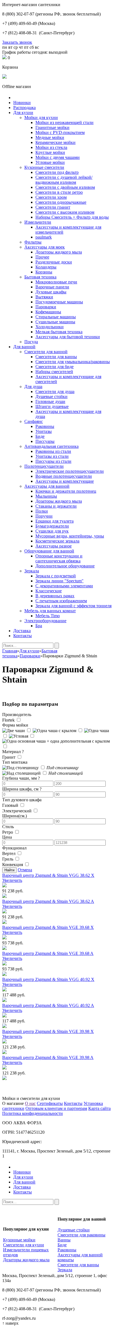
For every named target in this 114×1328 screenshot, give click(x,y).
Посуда (31, 341)
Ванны (64, 1239)
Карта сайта (99, 1108)
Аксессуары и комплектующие (64, 481)
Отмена (25, 869)
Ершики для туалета (54, 521)
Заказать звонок (17, 42)
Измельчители (37, 222)
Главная (9, 651)
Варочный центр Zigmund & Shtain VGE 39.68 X (48, 927)
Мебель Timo (47, 615)
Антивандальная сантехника (51, 446)
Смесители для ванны (56, 356)
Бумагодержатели (52, 526)
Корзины (43, 272)
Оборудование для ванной (49, 551)
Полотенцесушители (44, 466)
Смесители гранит (52, 207)
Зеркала (31, 571)
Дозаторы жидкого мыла (58, 252)
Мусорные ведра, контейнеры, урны (69, 536)
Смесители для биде (54, 366)
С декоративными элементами (64, 585)
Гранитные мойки (52, 127)
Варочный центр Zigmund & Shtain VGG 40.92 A (48, 1005)
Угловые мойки (50, 162)
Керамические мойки (55, 142)
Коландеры (45, 267)
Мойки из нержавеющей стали (64, 122)
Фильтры (33, 242)
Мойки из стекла (51, 147)
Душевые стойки (51, 396)
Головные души (50, 401)
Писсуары (45, 441)
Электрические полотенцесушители (69, 471)
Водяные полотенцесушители (63, 476)
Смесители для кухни (23, 1244)
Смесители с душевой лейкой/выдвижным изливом (63, 180)
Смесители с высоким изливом (64, 212)
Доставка (22, 630)
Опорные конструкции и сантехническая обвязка (58, 558)
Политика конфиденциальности (32, 1113)
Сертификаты (50, 1103)
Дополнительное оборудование (65, 566)
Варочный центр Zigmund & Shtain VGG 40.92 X (48, 979)
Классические (48, 590)
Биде (40, 436)
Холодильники (49, 326)
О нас (30, 1103)
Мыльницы (46, 496)
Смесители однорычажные (60, 202)
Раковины (44, 426)
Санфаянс (33, 421)
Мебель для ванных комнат (50, 610)
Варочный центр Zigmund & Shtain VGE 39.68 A (48, 953)
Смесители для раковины (81, 1235)
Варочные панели (52, 287)
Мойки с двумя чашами (57, 157)
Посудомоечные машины (59, 301)
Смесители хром (51, 197)
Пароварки (45, 306)
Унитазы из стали (52, 456)
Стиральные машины (55, 316)
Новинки (22, 102)
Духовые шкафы (50, 292)
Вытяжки (44, 296)
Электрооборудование (45, 620)
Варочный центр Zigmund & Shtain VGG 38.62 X (48, 875)
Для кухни (23, 112)
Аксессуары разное (53, 546)
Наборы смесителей (54, 371)
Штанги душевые (52, 406)
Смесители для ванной (46, 351)
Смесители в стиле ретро (59, 192)
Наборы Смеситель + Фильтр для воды (72, 217)
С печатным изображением (61, 600)
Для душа (33, 386)
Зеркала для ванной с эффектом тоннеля (73, 605)
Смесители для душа (54, 391)
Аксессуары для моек (44, 247)
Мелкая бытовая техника (58, 331)
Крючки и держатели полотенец (65, 491)
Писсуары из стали (53, 461)
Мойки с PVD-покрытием (60, 132)
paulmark (43, 237)
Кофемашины (48, 311)
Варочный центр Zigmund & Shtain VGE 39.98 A (48, 1057)
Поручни (44, 516)
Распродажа (24, 107)
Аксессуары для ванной (46, 486)
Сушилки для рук (52, 531)
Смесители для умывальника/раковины (72, 361)
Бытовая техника (40, 277)
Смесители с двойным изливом (65, 187)
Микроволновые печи (56, 282)
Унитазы (43, 431)
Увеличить (12, 880)
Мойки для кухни (41, 117)
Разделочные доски (53, 262)
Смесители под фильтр (57, 172)
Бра (38, 625)
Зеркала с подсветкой (55, 575)
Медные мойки (49, 137)
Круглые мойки (50, 152)
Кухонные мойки (19, 1239)
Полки (41, 511)
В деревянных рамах (54, 595)
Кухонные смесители (44, 167)
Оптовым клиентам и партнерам (56, 1108)
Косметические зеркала (57, 541)
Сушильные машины (55, 321)
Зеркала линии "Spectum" (59, 580)
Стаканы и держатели (56, 506)
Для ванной (24, 346)
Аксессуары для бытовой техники (67, 336)
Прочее (42, 257)
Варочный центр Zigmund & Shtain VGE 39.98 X (48, 1031)
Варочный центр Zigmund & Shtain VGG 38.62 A (48, 901)
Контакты (22, 635)
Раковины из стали (53, 451)
